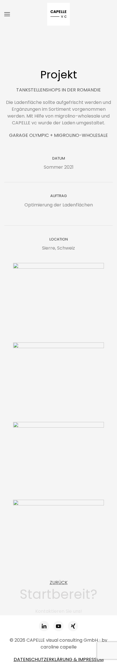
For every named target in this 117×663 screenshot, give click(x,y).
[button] (7, 14)
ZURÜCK (59, 582)
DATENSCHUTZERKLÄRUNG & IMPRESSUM (59, 659)
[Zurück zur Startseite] (58, 14)
